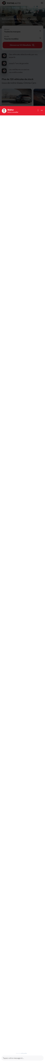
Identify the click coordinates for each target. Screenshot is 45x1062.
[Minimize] (42, 110)
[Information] (38, 110)
